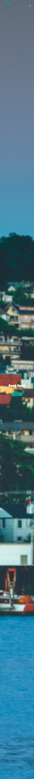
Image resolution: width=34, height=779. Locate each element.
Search (17, 394)
